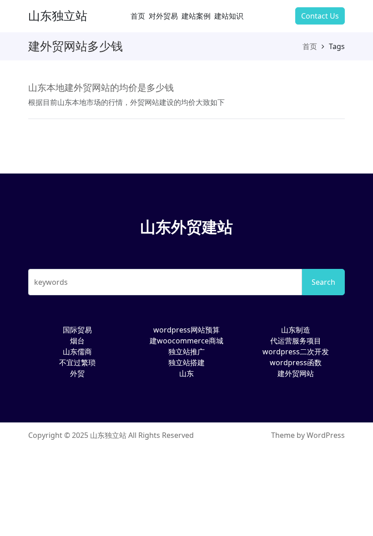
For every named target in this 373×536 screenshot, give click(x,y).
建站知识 (228, 16)
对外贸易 (163, 16)
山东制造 (295, 330)
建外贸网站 (295, 373)
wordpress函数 (296, 362)
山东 (186, 373)
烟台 (77, 341)
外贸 (77, 373)
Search (323, 282)
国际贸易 (77, 330)
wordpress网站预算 (186, 330)
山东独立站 (57, 16)
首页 (138, 16)
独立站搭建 (186, 362)
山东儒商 (77, 352)
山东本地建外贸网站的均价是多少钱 (101, 87)
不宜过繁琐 (77, 362)
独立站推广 (186, 352)
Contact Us (320, 16)
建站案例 (196, 16)
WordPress (326, 435)
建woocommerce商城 (186, 341)
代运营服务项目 (295, 341)
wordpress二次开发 (295, 352)
